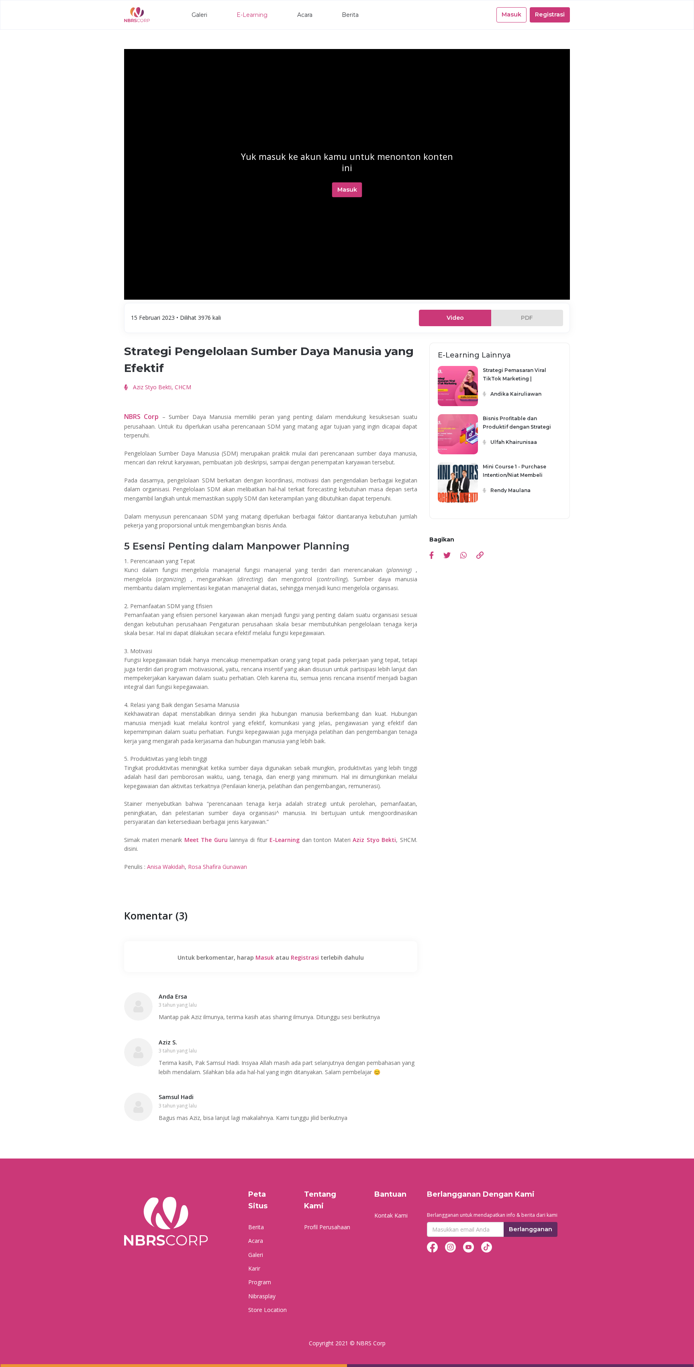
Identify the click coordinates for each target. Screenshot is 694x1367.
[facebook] (431, 556)
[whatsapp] (463, 556)
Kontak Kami (391, 1215)
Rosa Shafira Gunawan (217, 866)
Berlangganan (530, 1229)
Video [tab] (455, 317)
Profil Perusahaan (327, 1227)
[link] (480, 556)
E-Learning (252, 14)
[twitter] (447, 556)
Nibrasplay (262, 1296)
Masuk (511, 14)
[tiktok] (486, 1246)
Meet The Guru (206, 840)
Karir (254, 1268)
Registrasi (550, 14)
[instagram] (450, 1246)
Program (259, 1282)
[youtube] (468, 1246)
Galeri (199, 14)
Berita (350, 14)
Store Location (267, 1310)
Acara (304, 14)
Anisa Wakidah (166, 866)
